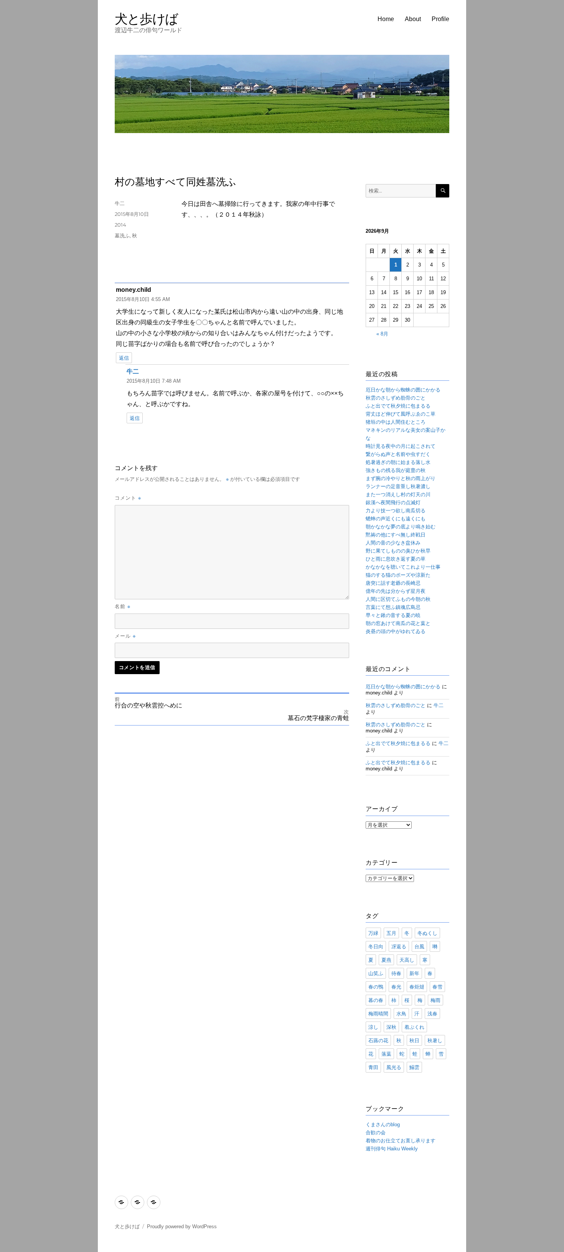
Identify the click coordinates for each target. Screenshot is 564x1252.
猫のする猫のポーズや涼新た (398, 575)
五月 (391, 933)
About (413, 19)
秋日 (414, 1040)
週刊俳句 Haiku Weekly (392, 1149)
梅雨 (435, 1000)
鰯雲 (414, 1067)
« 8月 (382, 334)
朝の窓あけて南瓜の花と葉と (398, 623)
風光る (393, 1067)
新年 (414, 973)
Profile (440, 19)
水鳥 (401, 1013)
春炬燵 (416, 987)
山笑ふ (375, 973)
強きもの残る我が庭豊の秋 (395, 470)
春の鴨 (375, 987)
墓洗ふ (122, 235)
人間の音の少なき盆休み (393, 543)
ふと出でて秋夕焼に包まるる (398, 406)
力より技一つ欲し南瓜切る (395, 510)
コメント (128, 498)
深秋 (391, 1027)
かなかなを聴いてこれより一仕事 (403, 567)
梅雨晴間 (378, 1013)
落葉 (386, 1054)
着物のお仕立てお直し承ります (400, 1140)
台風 (419, 946)
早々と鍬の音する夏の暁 (393, 615)
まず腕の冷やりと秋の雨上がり (400, 478)
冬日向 (375, 946)
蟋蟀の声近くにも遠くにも (395, 519)
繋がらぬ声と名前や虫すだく (398, 454)
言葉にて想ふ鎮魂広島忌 (393, 607)
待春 (396, 973)
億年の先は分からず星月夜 (395, 591)
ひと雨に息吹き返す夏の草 (395, 559)
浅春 (432, 1013)
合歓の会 (376, 1132)
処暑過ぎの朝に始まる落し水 (398, 462)
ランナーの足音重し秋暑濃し (398, 486)
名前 (122, 606)
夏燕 (386, 960)
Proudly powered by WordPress (182, 1226)
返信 (124, 358)
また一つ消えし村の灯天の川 (398, 494)
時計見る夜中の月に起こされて (400, 446)
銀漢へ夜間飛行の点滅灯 (393, 502)
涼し (373, 1027)
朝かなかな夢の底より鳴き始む (400, 527)
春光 (396, 987)
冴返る (398, 946)
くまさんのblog (383, 1124)
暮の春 (375, 1000)
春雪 (437, 987)
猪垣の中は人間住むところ (395, 422)
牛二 (120, 203)
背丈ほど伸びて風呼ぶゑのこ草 (400, 414)
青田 (373, 1067)
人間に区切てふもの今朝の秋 (398, 599)
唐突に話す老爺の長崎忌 (393, 583)
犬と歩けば (146, 18)
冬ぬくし (427, 933)
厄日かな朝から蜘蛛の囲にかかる (403, 390)
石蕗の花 (378, 1040)
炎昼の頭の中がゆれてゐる (395, 631)
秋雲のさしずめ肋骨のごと (395, 398)
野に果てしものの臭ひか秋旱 (398, 551)
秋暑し (434, 1040)
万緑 (373, 933)
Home (386, 19)
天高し (406, 960)
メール (125, 636)
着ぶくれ (414, 1027)
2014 (120, 225)
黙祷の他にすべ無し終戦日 (395, 535)
